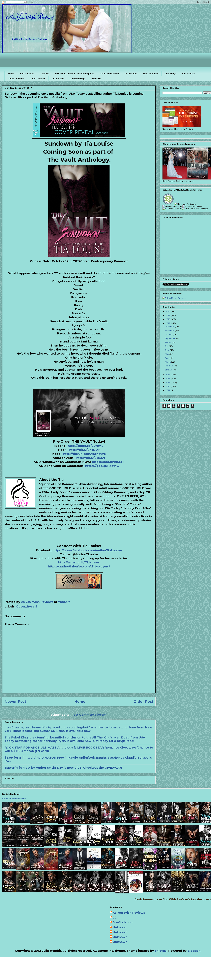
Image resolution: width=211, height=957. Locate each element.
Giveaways (170, 73)
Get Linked (58, 78)
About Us (96, 78)
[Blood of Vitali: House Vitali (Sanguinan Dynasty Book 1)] (51, 869)
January (169, 370)
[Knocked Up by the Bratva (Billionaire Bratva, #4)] (108, 845)
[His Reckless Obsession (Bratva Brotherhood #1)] (37, 846)
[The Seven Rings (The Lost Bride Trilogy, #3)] (178, 868)
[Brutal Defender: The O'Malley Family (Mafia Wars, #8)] (150, 891)
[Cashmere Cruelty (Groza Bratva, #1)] (37, 891)
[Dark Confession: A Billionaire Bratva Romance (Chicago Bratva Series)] (178, 845)
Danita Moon (122, 922)
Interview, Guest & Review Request (74, 73)
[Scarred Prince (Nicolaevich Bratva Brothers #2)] (51, 845)
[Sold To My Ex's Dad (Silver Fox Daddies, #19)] (108, 822)
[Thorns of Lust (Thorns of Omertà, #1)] (108, 891)
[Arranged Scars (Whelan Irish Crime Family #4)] (150, 822)
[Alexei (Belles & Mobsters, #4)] (192, 891)
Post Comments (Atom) (89, 714)
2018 (168, 319)
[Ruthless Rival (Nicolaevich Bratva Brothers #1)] (65, 845)
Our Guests (188, 73)
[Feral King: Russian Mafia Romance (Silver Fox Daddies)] (9, 822)
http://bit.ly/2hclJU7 (84, 450)
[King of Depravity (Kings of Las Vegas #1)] (136, 868)
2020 (168, 311)
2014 (168, 382)
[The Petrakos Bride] (136, 892)
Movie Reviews (16, 78)
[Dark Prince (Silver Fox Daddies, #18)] (51, 891)
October (169, 334)
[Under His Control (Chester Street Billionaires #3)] (37, 869)
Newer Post (15, 701)
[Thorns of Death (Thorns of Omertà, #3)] (79, 891)
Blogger (193, 950)
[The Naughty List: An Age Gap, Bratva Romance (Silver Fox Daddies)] (122, 868)
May (167, 354)
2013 (168, 386)
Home (11, 73)
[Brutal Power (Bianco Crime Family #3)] (122, 845)
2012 (168, 390)
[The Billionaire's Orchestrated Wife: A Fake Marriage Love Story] (79, 869)
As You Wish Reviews (129, 912)
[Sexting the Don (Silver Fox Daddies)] (122, 822)
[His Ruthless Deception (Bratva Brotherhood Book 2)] (23, 846)
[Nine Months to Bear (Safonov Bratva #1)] (164, 868)
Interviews (131, 73)
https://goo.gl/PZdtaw (101, 466)
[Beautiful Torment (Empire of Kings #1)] (164, 891)
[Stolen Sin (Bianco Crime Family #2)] (150, 845)
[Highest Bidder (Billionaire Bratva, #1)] (136, 845)
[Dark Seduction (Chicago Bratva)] (164, 845)
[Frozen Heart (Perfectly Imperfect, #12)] (79, 822)
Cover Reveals (37, 78)
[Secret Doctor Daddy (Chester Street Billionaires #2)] (65, 869)
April (167, 358)
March (168, 362)
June (167, 350)
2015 (168, 378)
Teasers (44, 73)
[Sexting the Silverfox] (192, 868)
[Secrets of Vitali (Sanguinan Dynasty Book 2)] (23, 869)
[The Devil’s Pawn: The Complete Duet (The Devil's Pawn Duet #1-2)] (178, 891)
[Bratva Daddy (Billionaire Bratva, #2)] (94, 845)
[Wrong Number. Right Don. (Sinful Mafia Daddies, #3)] (108, 868)
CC (115, 917)
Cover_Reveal (26, 606)
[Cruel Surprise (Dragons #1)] (9, 868)
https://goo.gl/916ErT (107, 462)
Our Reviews (27, 73)
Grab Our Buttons (109, 73)
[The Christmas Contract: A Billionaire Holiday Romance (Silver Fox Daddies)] (192, 845)
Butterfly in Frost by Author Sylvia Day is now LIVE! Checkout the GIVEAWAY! (63, 767)
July (167, 346)
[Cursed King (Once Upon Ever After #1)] (178, 822)
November (170, 330)
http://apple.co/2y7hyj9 (85, 446)
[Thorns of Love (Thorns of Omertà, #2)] (94, 891)
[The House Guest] (122, 892)
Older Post (143, 701)
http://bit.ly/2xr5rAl (90, 458)
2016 (168, 374)
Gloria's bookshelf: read (14, 798)
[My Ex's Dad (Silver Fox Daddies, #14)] (192, 822)
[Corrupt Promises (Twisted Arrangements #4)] (150, 869)
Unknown (120, 927)
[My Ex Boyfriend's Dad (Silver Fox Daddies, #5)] (51, 822)
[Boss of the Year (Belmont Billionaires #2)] (94, 868)
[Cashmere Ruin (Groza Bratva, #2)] (23, 891)
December (170, 326)
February (169, 366)
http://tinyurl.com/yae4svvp (84, 454)
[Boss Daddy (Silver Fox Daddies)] (136, 822)
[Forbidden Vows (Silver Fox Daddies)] (9, 891)
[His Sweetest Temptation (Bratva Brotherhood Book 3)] (9, 846)
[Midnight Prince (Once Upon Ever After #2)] (164, 822)
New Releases (150, 73)
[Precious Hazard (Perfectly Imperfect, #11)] (94, 822)
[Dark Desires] (65, 891)
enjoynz (161, 950)
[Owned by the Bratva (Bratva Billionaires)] (79, 845)
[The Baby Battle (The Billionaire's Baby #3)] (23, 822)
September (170, 338)
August (168, 342)
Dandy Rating (77, 78)
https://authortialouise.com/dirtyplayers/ (79, 566)
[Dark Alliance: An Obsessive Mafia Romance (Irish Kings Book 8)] (37, 823)
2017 (168, 323)
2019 (168, 315)
